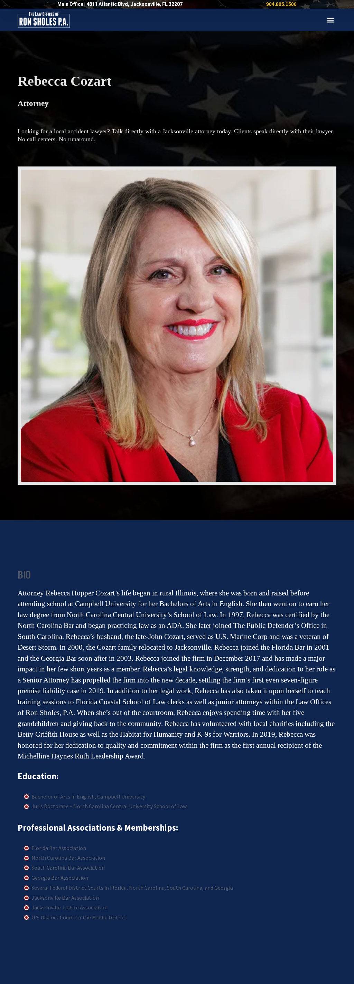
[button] (330, 20)
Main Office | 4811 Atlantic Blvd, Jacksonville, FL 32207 (120, 4)
